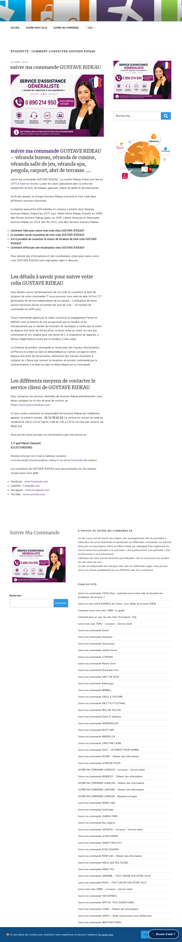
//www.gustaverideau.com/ (34, 404)
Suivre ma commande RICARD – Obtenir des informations (108, 756)
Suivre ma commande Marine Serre (97, 663)
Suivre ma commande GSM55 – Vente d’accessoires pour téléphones (115, 915)
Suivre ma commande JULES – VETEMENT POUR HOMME (108, 749)
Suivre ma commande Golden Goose (97, 650)
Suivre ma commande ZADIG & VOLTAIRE (100, 696)
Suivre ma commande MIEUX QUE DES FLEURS (103, 862)
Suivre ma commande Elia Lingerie (96, 822)
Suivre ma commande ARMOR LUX (96, 736)
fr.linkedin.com (31, 485)
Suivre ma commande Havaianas (95, 636)
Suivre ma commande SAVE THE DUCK (98, 676)
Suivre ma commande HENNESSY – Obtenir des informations (110, 776)
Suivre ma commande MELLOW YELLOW (99, 710)
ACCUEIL (15, 27)
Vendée (34, 183)
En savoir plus (105, 934)
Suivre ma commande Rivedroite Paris (98, 670)
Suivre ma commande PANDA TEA (96, 869)
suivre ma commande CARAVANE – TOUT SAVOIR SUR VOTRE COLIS (114, 875)
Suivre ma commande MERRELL (95, 690)
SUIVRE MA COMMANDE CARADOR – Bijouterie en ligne (107, 796)
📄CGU (89, 27)
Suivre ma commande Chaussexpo (96, 643)
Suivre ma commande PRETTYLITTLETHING (101, 703)
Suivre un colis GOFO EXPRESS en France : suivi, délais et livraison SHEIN (117, 603)
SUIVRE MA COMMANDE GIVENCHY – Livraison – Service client (111, 769)
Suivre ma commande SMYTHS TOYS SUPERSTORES (106, 902)
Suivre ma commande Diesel (93, 630)
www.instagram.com (37, 490)
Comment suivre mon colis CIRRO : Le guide (101, 610)
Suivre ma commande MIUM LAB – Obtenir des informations (110, 856)
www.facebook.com (36, 481)
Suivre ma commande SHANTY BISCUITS (100, 842)
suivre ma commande (35, 151)
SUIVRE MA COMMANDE (66, 27)
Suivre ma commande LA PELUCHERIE (98, 836)
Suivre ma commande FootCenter (96, 809)
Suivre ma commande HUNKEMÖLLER (98, 723)
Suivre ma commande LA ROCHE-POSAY (99, 763)
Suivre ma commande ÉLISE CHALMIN (98, 849)
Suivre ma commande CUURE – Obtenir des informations (108, 909)
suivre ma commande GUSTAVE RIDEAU (55, 67)
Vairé (23, 183)
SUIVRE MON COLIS (36, 27)
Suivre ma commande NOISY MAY (96, 729)
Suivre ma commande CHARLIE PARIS (98, 816)
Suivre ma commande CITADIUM (95, 657)
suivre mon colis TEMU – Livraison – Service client (105, 623)
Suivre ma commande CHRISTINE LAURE (99, 743)
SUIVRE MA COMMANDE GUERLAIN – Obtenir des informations (111, 783)
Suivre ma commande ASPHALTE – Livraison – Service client (110, 829)
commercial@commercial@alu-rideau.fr (35, 460)
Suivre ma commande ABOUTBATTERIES (100, 922)
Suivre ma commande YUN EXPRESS (97, 895)
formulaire (77, 460)
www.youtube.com (34, 494)
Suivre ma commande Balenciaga (95, 683)
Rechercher (16, 595)
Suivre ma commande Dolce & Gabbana (99, 716)
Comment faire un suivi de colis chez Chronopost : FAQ (107, 617)
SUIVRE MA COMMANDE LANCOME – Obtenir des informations (111, 789)
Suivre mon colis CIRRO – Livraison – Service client (105, 889)
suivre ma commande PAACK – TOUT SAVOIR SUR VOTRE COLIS (112, 882)
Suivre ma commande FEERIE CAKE (96, 802)
